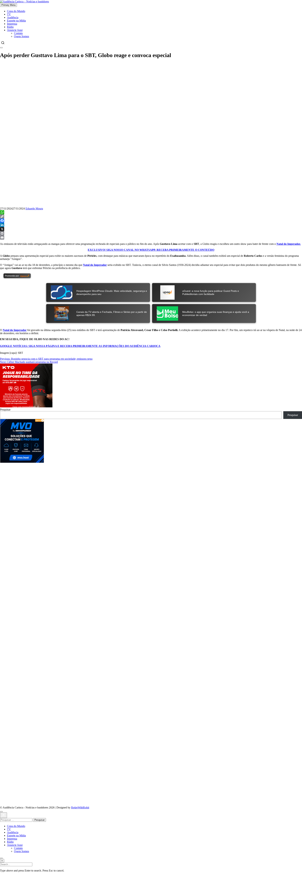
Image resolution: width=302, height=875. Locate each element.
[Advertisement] (105, 487)
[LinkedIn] (151, 225)
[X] (151, 229)
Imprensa (12, 23)
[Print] (151, 233)
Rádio (10, 26)
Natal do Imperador (95, 264)
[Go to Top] (1, 858)
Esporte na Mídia (16, 20)
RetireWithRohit (80, 807)
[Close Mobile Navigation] (1, 47)
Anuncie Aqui (15, 30)
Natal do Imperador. (288, 243)
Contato (18, 33)
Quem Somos (21, 36)
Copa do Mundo (16, 11)
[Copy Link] (151, 216)
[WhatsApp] (151, 212)
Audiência (12, 17)
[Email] (151, 237)
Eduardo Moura (34, 208)
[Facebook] (151, 221)
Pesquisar (5, 409)
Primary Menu (8, 5)
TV (9, 14)
